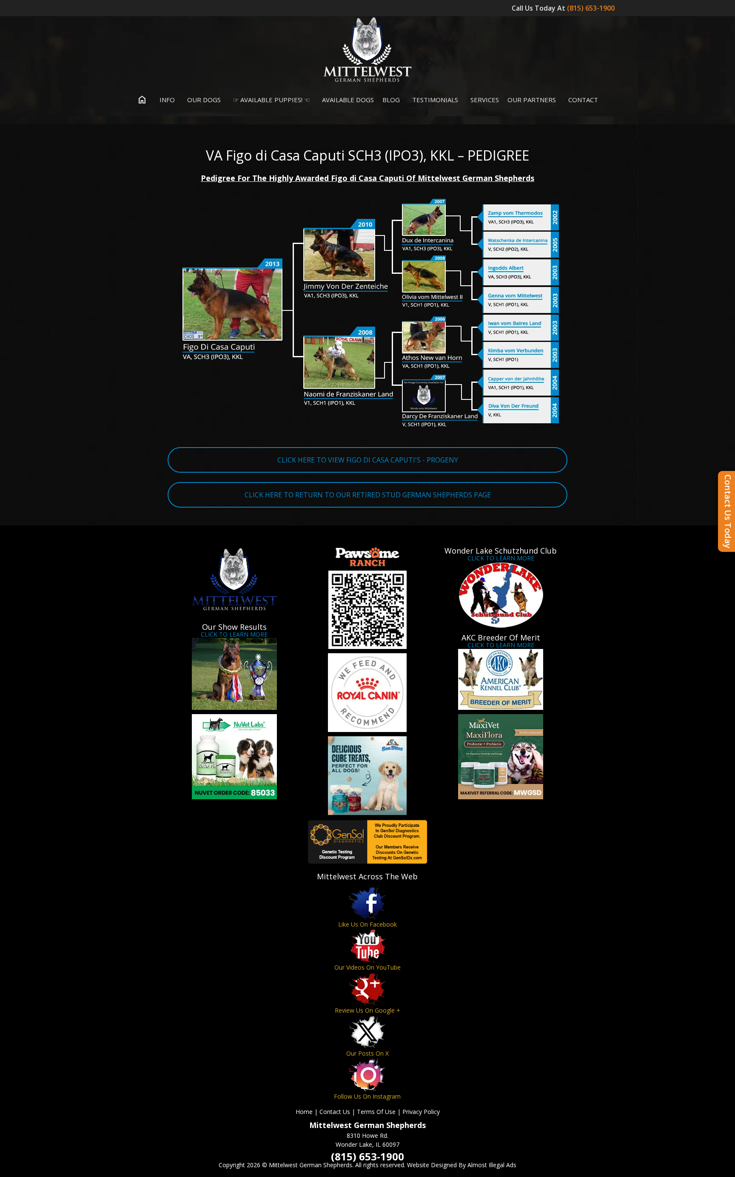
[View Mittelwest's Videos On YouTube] (367, 946)
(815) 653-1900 (591, 8)
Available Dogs (347, 99)
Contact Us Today (728, 511)
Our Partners (531, 99)
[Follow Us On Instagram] (367, 1075)
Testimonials (434, 99)
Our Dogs (203, 99)
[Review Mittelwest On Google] (367, 989)
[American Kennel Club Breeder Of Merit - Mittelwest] (501, 679)
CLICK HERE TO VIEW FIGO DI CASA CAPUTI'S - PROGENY (367, 460)
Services (484, 99)
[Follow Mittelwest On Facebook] (367, 903)
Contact (582, 99)
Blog (391, 99)
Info (166, 99)
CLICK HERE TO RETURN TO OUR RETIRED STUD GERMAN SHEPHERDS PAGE (368, 495)
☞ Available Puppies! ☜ (270, 99)
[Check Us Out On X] (367, 1032)
